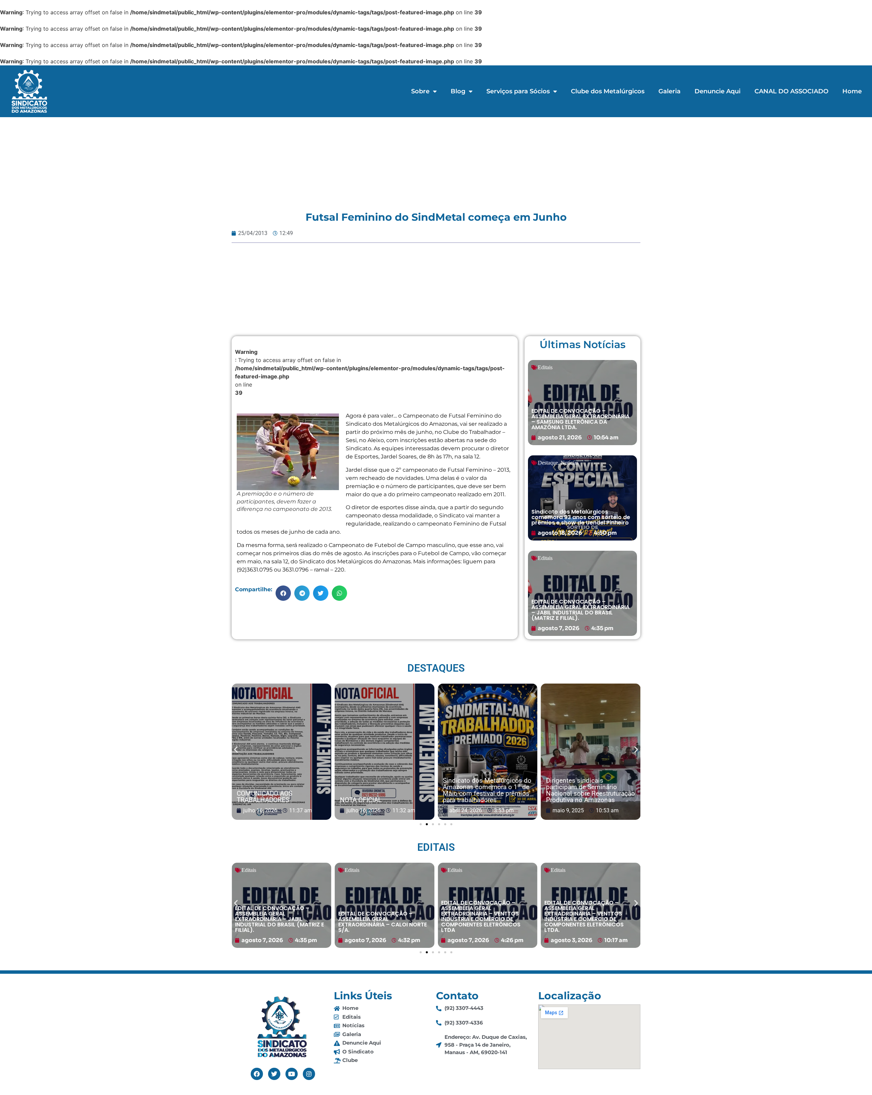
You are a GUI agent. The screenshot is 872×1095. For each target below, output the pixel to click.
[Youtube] (291, 1074)
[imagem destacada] (281, 752)
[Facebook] (257, 1074)
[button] (283, 593)
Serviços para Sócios (518, 91)
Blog (458, 91)
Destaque (548, 463)
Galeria (669, 91)
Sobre (420, 91)
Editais (545, 367)
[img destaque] (582, 402)
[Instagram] (309, 1074)
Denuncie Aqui (718, 91)
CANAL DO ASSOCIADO (791, 91)
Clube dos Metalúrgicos (607, 91)
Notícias (569, 463)
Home (852, 91)
